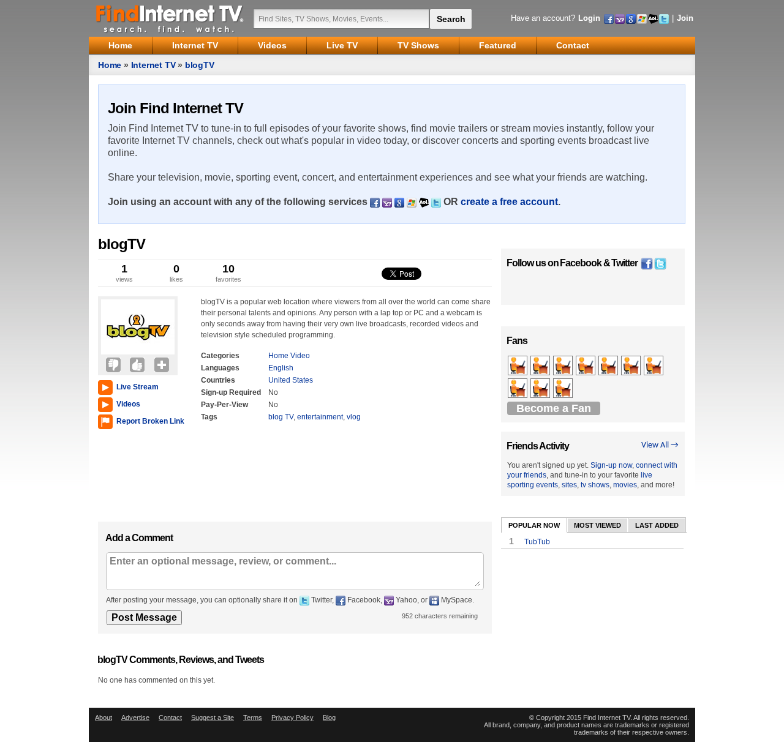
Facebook (580, 263)
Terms (252, 717)
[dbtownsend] (541, 388)
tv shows (595, 485)
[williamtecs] (654, 366)
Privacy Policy (292, 717)
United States (290, 380)
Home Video (289, 355)
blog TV (280, 417)
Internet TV (153, 65)
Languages (220, 368)
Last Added (657, 525)
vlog (354, 417)
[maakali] (586, 366)
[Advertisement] (135, 472)
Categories (220, 355)
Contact (170, 717)
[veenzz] (564, 388)
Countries (218, 380)
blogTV (199, 65)
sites (569, 485)
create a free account (509, 202)
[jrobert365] (632, 366)
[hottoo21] (518, 388)
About (103, 717)
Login (589, 18)
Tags (209, 417)
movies (625, 485)
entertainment (320, 417)
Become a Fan (553, 408)
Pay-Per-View (224, 404)
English (280, 368)
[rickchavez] (541, 366)
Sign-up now (611, 465)
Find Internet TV (170, 18)
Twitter (624, 263)
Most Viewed (597, 525)
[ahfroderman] (609, 366)
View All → (660, 445)
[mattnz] (518, 366)
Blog (329, 717)
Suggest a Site (212, 717)
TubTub (537, 542)
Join (685, 18)
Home (109, 65)
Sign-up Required (231, 392)
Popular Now (534, 525)
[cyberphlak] (564, 366)
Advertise (135, 717)
